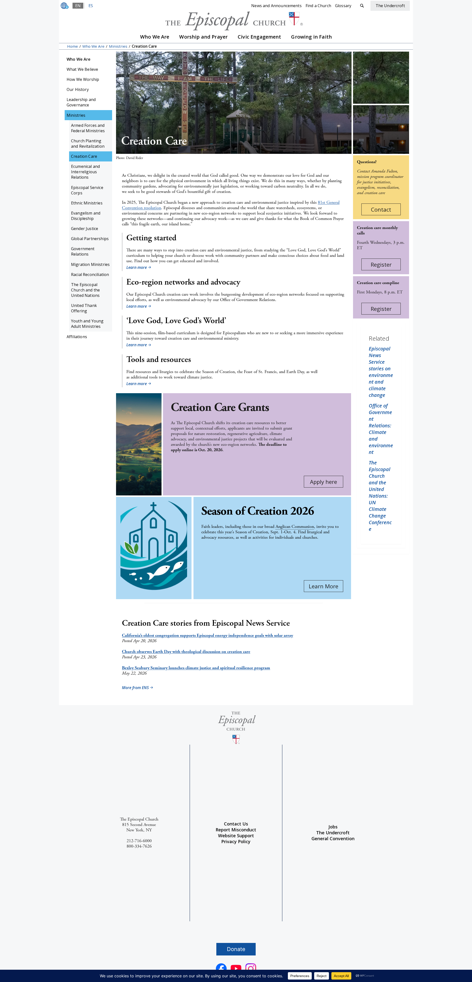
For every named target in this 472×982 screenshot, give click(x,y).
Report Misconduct (236, 830)
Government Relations (83, 251)
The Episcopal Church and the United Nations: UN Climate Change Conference (380, 495)
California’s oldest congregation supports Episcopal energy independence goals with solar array (207, 635)
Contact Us (236, 824)
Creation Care (84, 156)
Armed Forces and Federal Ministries (88, 128)
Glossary (343, 5)
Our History (78, 89)
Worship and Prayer (203, 36)
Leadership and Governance (81, 102)
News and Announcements (276, 5)
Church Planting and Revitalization (87, 143)
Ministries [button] (76, 115)
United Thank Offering (84, 308)
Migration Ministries (90, 264)
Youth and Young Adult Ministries (87, 323)
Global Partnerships (90, 238)
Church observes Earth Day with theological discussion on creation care (186, 651)
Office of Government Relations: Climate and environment (381, 428)
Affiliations (77, 336)
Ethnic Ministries (87, 203)
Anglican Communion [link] (295, 526)
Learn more (136, 267)
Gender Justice (84, 228)
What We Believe (82, 69)
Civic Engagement (259, 36)
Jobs (333, 827)
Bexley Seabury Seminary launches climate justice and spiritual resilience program (196, 668)
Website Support (236, 835)
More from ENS (135, 687)
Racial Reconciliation (90, 274)
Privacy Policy (236, 841)
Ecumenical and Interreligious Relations (85, 172)
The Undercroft (333, 833)
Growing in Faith (311, 36)
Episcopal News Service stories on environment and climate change (381, 371)
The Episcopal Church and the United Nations (85, 290)
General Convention (332, 838)
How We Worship (83, 79)
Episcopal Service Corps (87, 190)
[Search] (362, 6)
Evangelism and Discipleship (85, 215)
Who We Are (154, 36)
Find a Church (318, 5)
